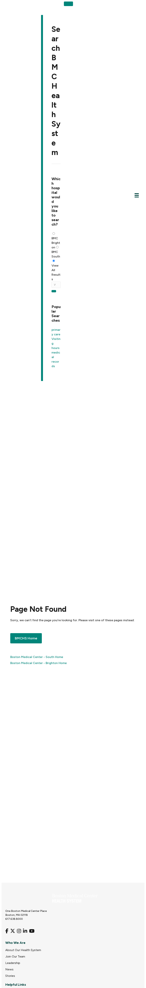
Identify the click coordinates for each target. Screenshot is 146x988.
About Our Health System (23, 950)
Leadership (12, 963)
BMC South (56, 254)
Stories (10, 976)
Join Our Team (15, 956)
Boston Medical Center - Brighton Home (38, 663)
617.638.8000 (14, 919)
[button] (68, 4)
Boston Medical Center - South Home (36, 657)
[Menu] (137, 195)
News (9, 969)
